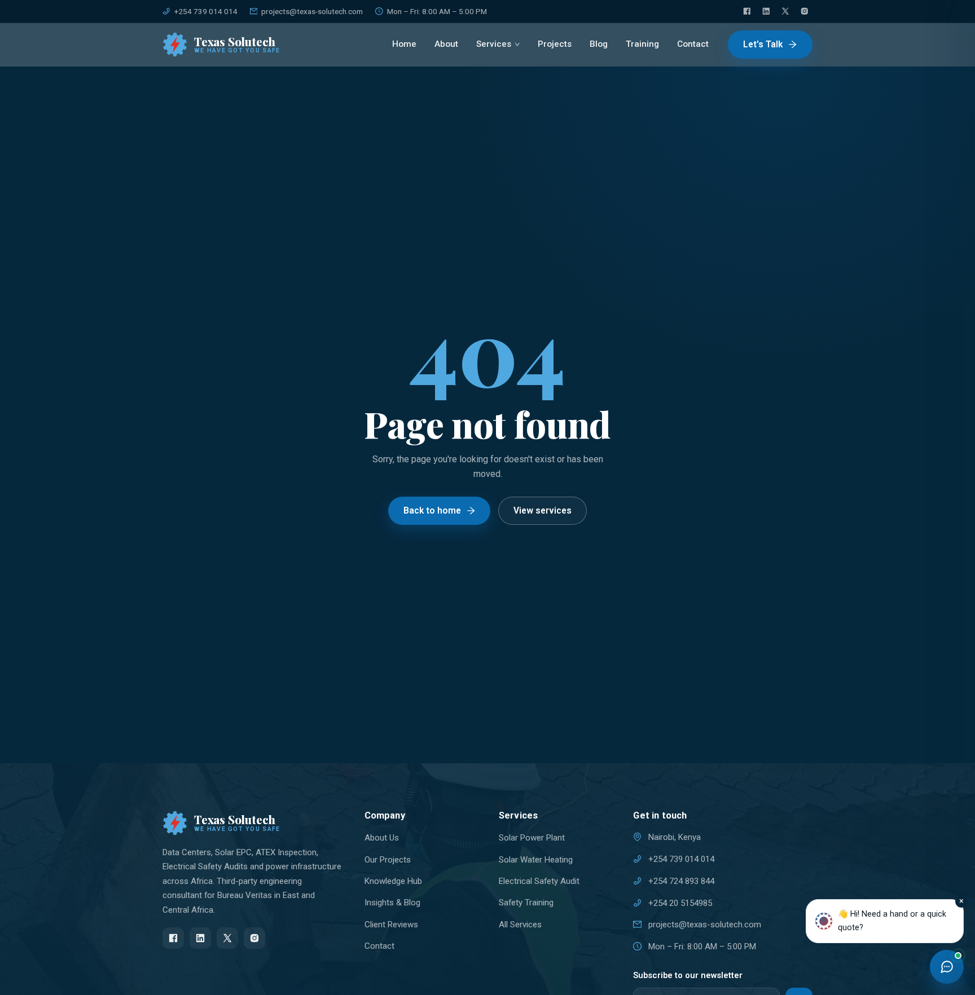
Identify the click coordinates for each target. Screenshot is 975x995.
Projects (555, 44)
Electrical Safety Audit (539, 881)
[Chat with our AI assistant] (947, 967)
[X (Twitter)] (785, 11)
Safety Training (526, 902)
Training (642, 44)
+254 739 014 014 (206, 11)
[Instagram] (805, 11)
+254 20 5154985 (680, 903)
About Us (381, 838)
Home (404, 44)
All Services (520, 924)
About (446, 44)
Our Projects (387, 860)
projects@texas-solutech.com (312, 11)
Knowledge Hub (393, 881)
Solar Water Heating (536, 860)
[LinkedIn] (766, 11)
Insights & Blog (392, 902)
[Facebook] (747, 11)
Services (493, 44)
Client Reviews (391, 924)
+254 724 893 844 (681, 881)
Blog (599, 44)
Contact (693, 44)
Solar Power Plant (532, 838)
